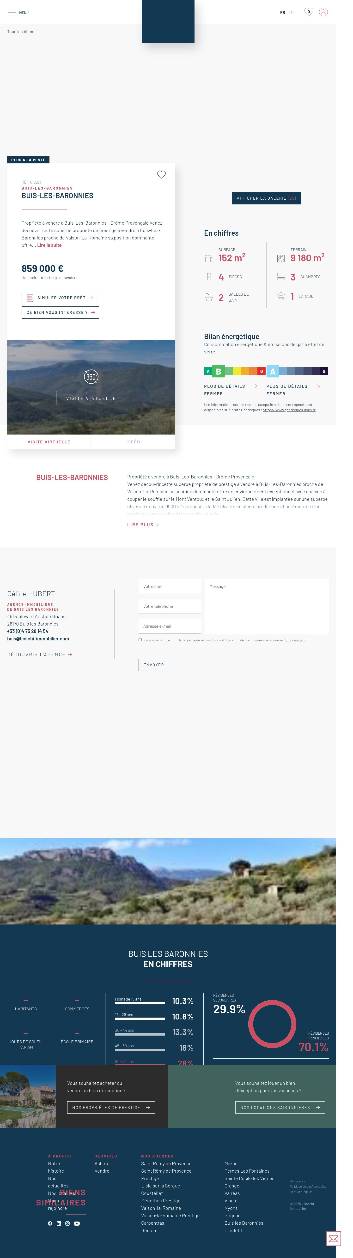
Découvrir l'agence (36, 654)
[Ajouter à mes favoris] (161, 175)
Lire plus (140, 524)
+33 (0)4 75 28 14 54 (28, 631)
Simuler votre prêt (61, 297)
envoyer (154, 664)
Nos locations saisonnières (275, 1107)
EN (291, 12)
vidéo (133, 441)
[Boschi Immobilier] (168, 21)
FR (282, 12)
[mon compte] (323, 12)
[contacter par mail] (333, 1238)
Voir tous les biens (57, 1230)
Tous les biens (20, 31)
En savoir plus (295, 640)
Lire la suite (49, 245)
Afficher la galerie (266, 198)
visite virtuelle (49, 441)
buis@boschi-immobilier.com (38, 638)
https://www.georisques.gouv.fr (289, 409)
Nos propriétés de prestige (106, 1107)
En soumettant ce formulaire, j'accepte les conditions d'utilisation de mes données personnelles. (225, 640)
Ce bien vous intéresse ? (57, 312)
